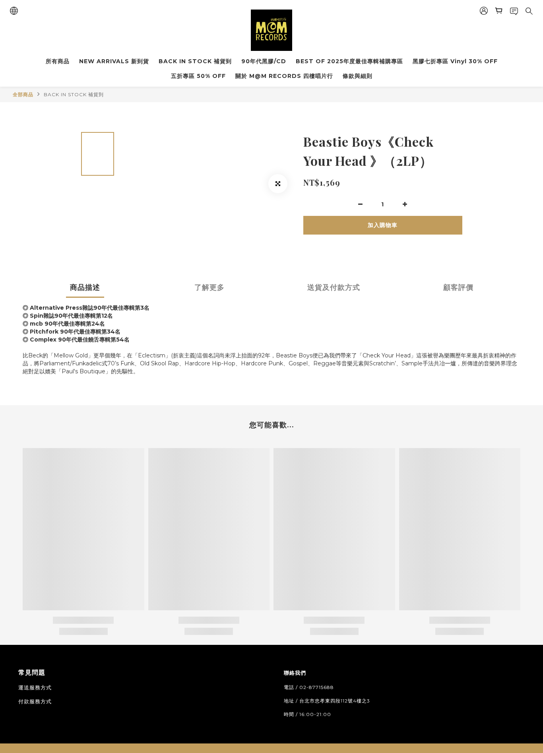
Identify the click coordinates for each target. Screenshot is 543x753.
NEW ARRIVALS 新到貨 (114, 61)
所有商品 (58, 61)
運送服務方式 (35, 687)
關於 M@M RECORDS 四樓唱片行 (284, 76)
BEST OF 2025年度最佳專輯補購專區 (349, 61)
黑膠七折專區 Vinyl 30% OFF (455, 61)
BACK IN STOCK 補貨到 (195, 61)
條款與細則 (357, 76)
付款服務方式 (35, 701)
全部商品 (23, 94)
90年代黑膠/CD (263, 61)
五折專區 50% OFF (198, 76)
